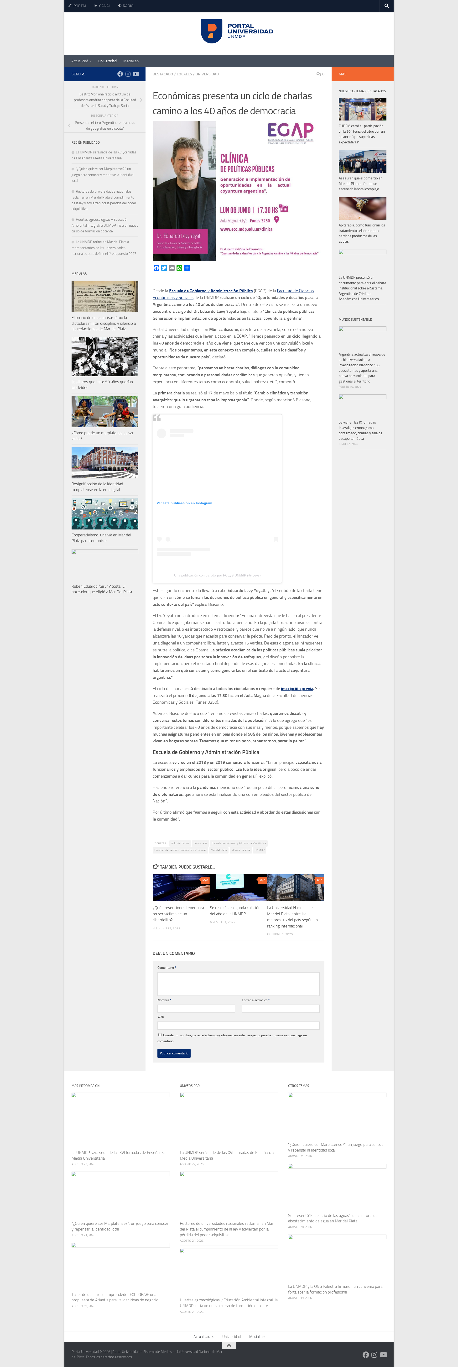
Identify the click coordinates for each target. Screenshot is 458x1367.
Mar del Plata (219, 850)
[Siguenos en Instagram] (128, 74)
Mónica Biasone (240, 850)
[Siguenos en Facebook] (120, 74)
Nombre (164, 1000)
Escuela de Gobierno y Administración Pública (211, 290)
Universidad (107, 61)
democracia (200, 843)
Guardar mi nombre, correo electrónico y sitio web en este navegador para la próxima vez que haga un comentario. (232, 1038)
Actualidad (79, 61)
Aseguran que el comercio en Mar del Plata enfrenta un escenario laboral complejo (360, 183)
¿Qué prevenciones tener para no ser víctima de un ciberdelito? (178, 913)
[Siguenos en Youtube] (135, 74)
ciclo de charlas (180, 843)
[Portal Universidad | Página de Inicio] (108, 33)
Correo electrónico (256, 1000)
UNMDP (260, 850)
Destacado (163, 74)
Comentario (166, 968)
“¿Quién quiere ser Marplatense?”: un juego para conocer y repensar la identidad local (103, 175)
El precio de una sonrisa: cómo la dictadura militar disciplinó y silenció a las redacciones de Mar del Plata (104, 323)
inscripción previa (297, 688)
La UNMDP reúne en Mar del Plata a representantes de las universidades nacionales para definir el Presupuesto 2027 (104, 248)
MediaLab (131, 61)
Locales (184, 74)
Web (160, 1017)
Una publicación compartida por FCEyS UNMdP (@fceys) (217, 575)
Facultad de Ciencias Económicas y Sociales (180, 850)
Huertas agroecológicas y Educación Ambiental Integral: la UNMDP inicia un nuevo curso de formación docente (105, 225)
